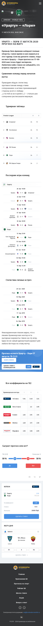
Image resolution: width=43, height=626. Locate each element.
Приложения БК (21, 579)
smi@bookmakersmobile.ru (31, 612)
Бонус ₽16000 (9, 360)
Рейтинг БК (21, 588)
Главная (21, 574)
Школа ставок (21, 593)
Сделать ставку (21, 516)
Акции (21, 598)
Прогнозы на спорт (21, 584)
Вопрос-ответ (21, 603)
